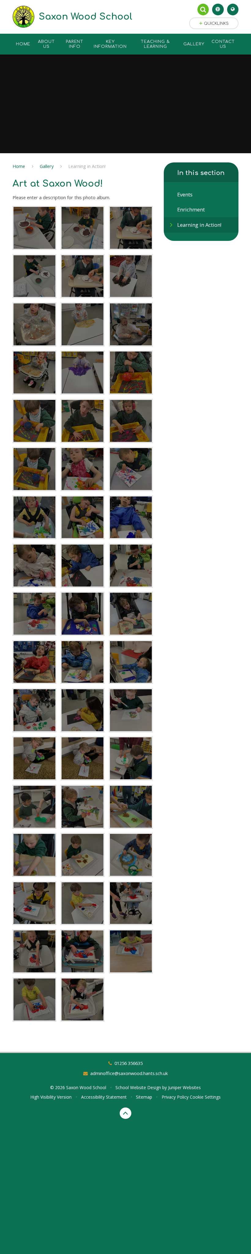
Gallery (47, 166)
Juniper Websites (184, 1087)
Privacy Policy (175, 1097)
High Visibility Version (51, 1097)
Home (19, 166)
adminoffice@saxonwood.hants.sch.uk (129, 1073)
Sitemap (144, 1097)
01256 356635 (128, 1063)
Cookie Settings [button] (205, 1097)
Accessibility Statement (104, 1097)
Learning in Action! (87, 166)
